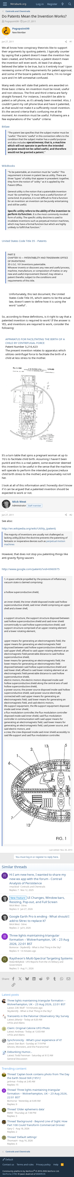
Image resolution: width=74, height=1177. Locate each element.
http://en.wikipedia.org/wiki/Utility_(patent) (29, 528)
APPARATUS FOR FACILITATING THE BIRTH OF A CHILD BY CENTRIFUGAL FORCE (35, 341)
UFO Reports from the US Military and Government (36, 963)
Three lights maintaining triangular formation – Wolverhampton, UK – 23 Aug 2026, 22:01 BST (39, 939)
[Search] (69, 4)
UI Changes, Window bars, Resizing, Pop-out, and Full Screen (37, 900)
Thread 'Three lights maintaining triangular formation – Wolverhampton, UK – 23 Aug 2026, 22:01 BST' (37, 1093)
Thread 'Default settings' (22, 1137)
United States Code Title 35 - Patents (24, 241)
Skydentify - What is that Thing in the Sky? (40, 947)
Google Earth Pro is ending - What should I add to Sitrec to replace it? (39, 918)
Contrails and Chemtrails (32, 886)
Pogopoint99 (12, 21)
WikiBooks (8, 165)
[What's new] (62, 4)
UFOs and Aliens (16, 1022)
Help (55, 1164)
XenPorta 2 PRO (10, 1174)
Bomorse (13, 947)
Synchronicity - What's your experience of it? (34, 1040)
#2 (71, 514)
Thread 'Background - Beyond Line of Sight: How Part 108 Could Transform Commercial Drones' (37, 1123)
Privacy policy (43, 1164)
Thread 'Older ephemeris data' (26, 1109)
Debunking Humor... (19, 1052)
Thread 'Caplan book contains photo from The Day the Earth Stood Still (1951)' (38, 1076)
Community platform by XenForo (31, 1171)
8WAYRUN (40, 1174)
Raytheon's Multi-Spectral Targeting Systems (41, 958)
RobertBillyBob (16, 961)
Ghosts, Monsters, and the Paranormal (27, 1046)
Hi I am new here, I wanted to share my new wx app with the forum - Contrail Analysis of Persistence (37, 878)
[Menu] (5, 4)
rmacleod (14, 886)
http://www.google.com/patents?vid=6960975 (31, 569)
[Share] (66, 42)
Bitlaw (6, 126)
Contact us (8, 1164)
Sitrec (24, 905)
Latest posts (10, 995)
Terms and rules (25, 1164)
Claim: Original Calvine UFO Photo (28, 1028)
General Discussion (17, 1058)
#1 (71, 41)
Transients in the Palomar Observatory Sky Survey (38, 1016)
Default (9, 1159)
